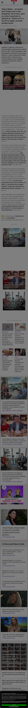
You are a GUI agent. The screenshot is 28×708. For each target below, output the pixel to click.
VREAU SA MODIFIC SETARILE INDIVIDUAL (14, 706)
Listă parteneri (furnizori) (3, 703)
